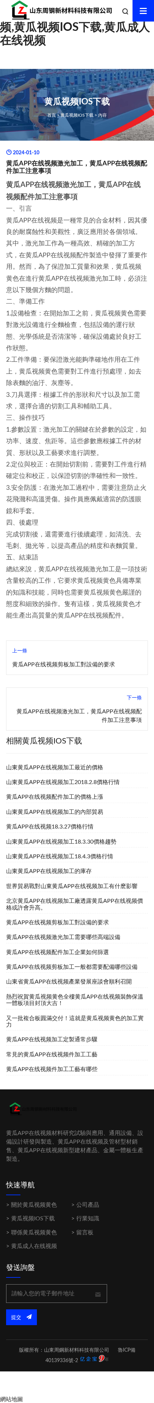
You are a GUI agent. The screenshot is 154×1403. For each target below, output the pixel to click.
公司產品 (87, 1205)
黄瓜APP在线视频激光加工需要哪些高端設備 (63, 937)
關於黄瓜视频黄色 (34, 1205)
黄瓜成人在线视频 (34, 1246)
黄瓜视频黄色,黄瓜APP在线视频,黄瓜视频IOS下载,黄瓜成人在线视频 (75, 27)
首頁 (51, 115)
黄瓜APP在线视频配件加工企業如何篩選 (57, 952)
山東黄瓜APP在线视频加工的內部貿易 (54, 812)
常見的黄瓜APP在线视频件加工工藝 (51, 1054)
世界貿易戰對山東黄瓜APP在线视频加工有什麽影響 (72, 886)
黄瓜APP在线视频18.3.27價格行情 (49, 827)
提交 (17, 1317)
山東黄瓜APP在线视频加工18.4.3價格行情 (59, 856)
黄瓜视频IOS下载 (77, 115)
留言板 (84, 1232)
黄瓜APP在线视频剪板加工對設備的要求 (63, 664)
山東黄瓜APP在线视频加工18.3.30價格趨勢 (61, 842)
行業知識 (87, 1218)
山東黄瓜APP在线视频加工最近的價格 (54, 767)
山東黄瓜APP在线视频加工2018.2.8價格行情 (63, 782)
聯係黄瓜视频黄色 (34, 1232)
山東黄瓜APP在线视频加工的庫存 (49, 871)
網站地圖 (11, 1399)
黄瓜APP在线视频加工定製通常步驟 (51, 1039)
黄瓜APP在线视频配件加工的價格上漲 (54, 797)
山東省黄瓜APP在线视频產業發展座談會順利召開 (69, 982)
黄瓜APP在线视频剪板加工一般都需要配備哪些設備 (72, 967)
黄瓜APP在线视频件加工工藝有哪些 (51, 1069)
